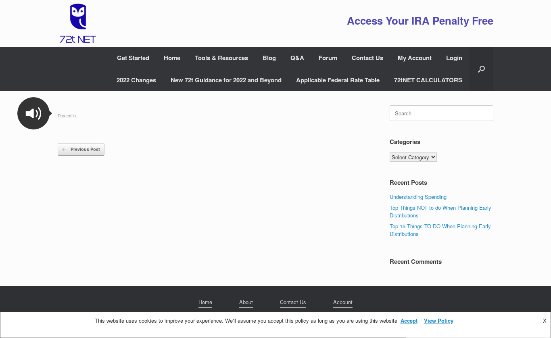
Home (172, 57)
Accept (409, 320)
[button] (481, 69)
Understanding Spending (418, 196)
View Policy (438, 320)
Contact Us (367, 57)
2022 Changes (136, 79)
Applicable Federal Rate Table (338, 79)
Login (454, 57)
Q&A (297, 57)
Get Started (133, 57)
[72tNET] (77, 23)
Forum (328, 57)
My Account (415, 57)
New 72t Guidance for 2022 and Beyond (226, 79)
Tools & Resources (221, 57)
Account (343, 302)
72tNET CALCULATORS (428, 79)
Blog (269, 57)
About (246, 302)
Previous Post (81, 149)
